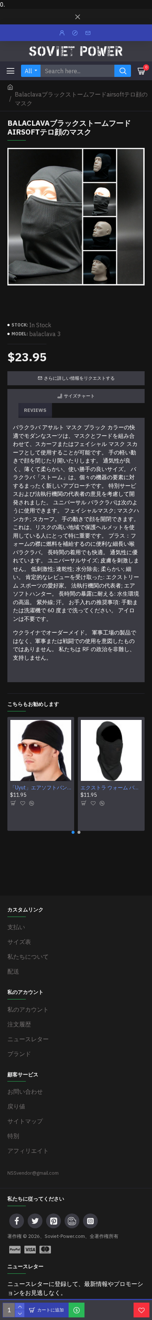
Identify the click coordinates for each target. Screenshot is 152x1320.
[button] (73, 832)
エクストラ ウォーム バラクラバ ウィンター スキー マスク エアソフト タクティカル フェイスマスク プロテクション (111, 787)
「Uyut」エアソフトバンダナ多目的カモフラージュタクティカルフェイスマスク (41, 787)
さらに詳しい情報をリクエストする (79, 378)
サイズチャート (79, 396)
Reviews (35, 410)
